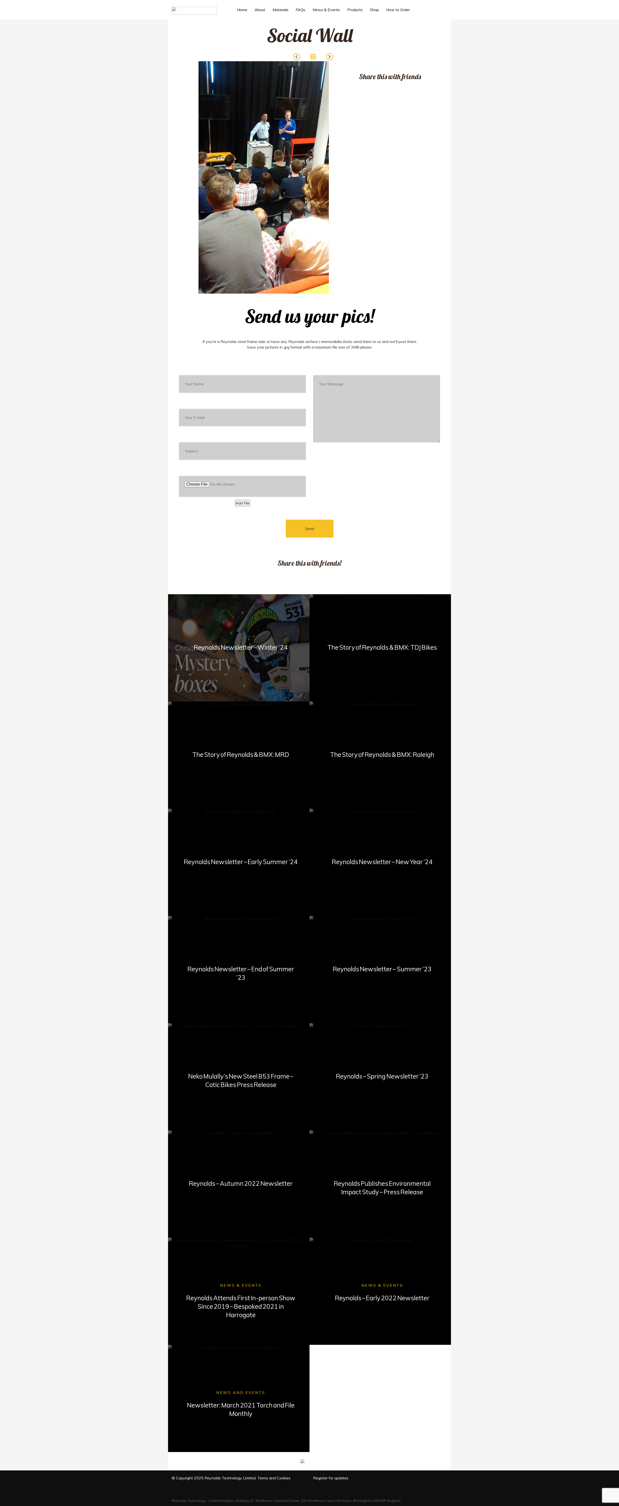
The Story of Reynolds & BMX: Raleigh (382, 755)
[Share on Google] (382, 87)
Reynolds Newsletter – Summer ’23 (382, 969)
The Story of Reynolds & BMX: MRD (240, 755)
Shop (374, 9)
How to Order (398, 9)
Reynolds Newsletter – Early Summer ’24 (241, 862)
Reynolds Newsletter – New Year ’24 (382, 862)
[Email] (401, 87)
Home (242, 9)
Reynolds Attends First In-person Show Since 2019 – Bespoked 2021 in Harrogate (240, 1306)
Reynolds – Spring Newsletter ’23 (382, 1076)
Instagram (442, 15)
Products (355, 9)
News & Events (326, 9)
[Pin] (391, 87)
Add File (243, 503)
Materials (280, 9)
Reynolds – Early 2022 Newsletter (382, 1298)
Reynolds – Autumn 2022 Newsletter (241, 1183)
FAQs (300, 9)
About (260, 9)
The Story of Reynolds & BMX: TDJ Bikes (382, 647)
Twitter (433, 15)
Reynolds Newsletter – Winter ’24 (241, 647)
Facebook (424, 15)
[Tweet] (372, 87)
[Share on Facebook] (362, 87)
